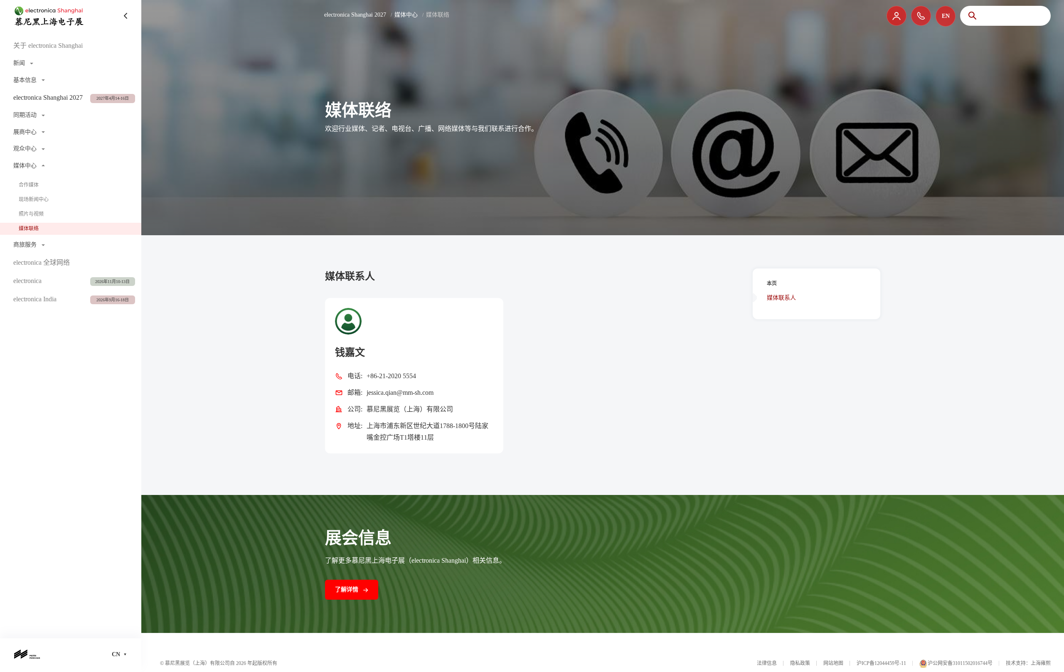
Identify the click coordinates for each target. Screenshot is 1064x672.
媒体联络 (29, 228)
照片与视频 (31, 214)
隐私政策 (800, 663)
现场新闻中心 (34, 199)
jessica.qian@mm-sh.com (400, 392)
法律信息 (767, 663)
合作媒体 (29, 185)
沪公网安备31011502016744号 (960, 663)
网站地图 (833, 663)
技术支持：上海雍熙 (1028, 663)
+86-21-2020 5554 (391, 375)
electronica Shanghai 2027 (355, 15)
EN (946, 16)
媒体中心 (406, 15)
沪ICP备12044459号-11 (881, 663)
